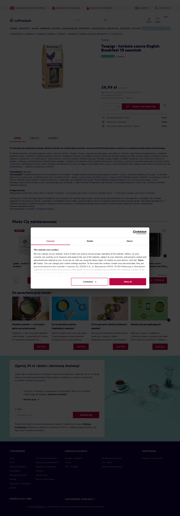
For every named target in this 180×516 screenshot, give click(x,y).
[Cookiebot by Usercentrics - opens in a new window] (134, 232)
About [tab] (129, 241)
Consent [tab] (50, 241)
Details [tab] (90, 241)
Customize (88, 281)
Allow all (128, 281)
